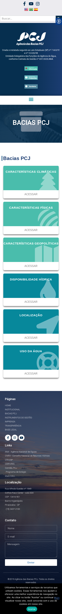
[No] (57, 598)
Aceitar (32, 609)
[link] (24, 4)
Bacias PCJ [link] (16, 158)
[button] (31, 99)
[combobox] (28, 18)
